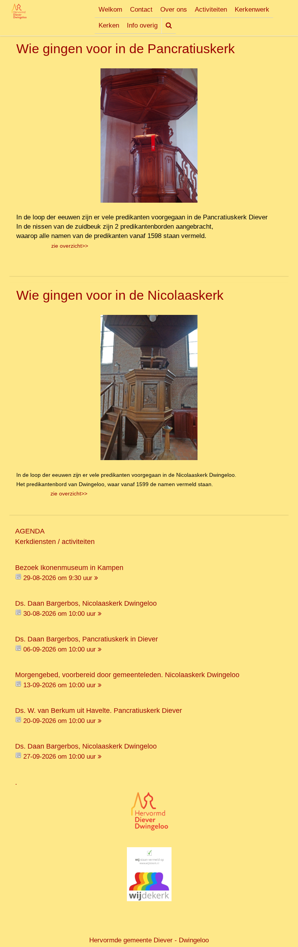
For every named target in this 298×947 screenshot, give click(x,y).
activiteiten (78, 542)
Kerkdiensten (35, 542)
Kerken (109, 25)
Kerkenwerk (252, 9)
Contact (141, 9)
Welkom (110, 9)
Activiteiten (211, 9)
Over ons (173, 9)
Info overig (142, 25)
